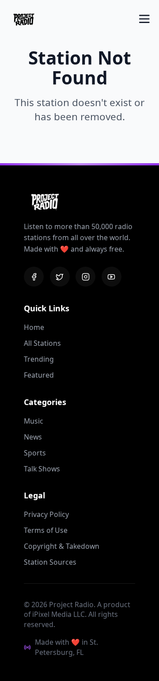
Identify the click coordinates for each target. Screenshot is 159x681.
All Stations (42, 343)
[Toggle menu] (144, 19)
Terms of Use (46, 530)
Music (33, 421)
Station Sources (50, 562)
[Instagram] (85, 277)
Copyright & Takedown (61, 546)
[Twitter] (60, 277)
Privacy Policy (46, 514)
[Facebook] (34, 277)
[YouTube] (111, 277)
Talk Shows (42, 469)
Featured (39, 375)
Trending (39, 359)
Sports (35, 453)
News (33, 437)
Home (34, 327)
